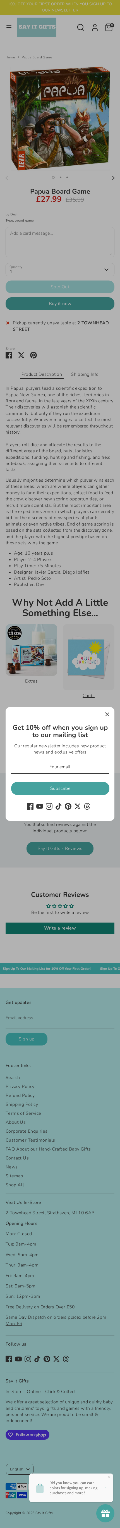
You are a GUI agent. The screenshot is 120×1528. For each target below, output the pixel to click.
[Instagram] (49, 806)
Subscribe (60, 788)
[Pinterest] (68, 806)
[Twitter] (77, 806)
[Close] (107, 714)
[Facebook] (30, 806)
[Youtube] (39, 806)
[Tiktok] (58, 806)
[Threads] (87, 806)
